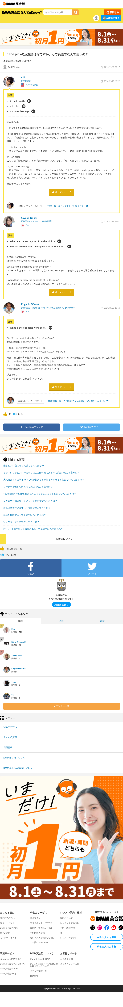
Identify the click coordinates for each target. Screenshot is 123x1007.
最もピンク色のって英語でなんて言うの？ (24, 465)
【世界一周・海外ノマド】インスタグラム (65, 206)
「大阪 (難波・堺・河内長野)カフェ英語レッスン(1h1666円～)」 (76, 400)
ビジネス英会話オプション (42, 937)
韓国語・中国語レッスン (41, 927)
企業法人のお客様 (107, 937)
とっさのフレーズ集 (69, 963)
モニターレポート (8, 937)
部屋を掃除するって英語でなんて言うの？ (24, 514)
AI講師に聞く (113, 18)
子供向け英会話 (37, 932)
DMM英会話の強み (9, 927)
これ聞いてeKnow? (39, 942)
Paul (13, 629)
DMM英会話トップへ (14, 757)
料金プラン (35, 918)
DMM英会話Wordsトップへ (17, 767)
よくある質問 (10, 737)
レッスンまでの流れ (69, 923)
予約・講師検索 (67, 927)
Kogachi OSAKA (18, 668)
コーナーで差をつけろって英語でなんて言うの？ (28, 486)
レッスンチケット (68, 937)
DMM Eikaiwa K (18, 642)
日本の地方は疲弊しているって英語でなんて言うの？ (30, 500)
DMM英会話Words (9, 968)
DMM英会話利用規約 (40, 958)
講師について (66, 918)
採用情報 (34, 975)
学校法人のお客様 (107, 946)
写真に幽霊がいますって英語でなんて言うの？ (26, 507)
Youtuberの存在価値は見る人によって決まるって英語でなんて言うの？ (39, 493)
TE (12, 695)
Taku (13, 682)
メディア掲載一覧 (38, 970)
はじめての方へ (7, 918)
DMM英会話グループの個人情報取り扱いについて (44, 964)
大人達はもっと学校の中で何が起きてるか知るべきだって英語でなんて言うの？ (43, 479)
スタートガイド (7, 923)
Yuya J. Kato (16, 655)
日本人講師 (5, 932)
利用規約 (7, 747)
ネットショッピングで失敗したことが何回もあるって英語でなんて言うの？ (41, 472)
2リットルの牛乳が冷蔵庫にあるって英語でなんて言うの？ (33, 528)
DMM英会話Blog (8, 973)
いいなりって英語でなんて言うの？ (21, 521)
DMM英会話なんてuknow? (12, 963)
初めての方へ (10, 726)
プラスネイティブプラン (41, 923)
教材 (62, 932)
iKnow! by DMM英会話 (10, 958)
